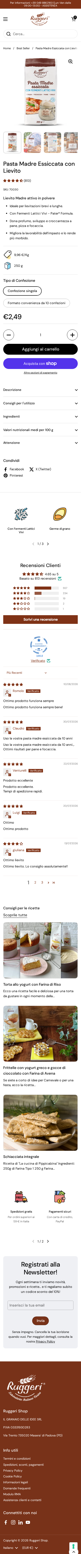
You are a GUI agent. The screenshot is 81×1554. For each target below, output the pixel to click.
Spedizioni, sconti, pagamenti (23, 1465)
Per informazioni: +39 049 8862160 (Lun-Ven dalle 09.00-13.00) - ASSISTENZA (40, 4)
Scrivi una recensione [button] (41, 619)
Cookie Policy (12, 1476)
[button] (73, 19)
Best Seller (23, 48)
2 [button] (35, 882)
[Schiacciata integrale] (40, 1123)
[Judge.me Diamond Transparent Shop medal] (39, 645)
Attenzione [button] (11, 443)
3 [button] (42, 882)
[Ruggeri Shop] (39, 19)
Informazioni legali (15, 1482)
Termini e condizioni (16, 1459)
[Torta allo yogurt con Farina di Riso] (40, 950)
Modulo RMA (12, 1494)
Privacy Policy (45, 1341)
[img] (13, 684)
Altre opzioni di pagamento (40, 372)
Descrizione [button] (12, 390)
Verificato (38, 661)
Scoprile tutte (15, 915)
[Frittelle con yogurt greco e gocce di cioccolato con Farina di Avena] (40, 1034)
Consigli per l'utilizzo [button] (19, 403)
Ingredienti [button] (11, 416)
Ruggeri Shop (38, 1540)
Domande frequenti (16, 1488)
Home (7, 48)
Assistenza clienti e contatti (22, 1500)
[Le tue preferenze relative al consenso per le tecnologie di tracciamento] (73, 1546)
